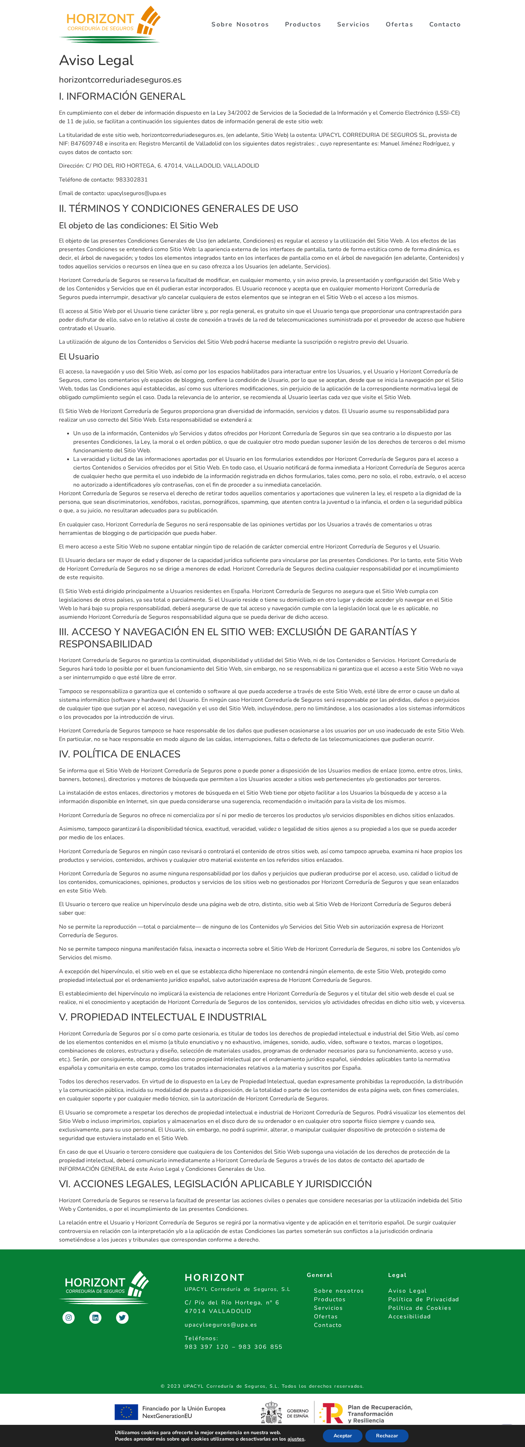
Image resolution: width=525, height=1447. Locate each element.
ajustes (296, 1439)
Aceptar (343, 1435)
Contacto (445, 24)
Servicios (353, 24)
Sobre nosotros (240, 24)
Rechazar (387, 1435)
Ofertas (400, 24)
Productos (303, 24)
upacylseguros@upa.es (221, 1325)
